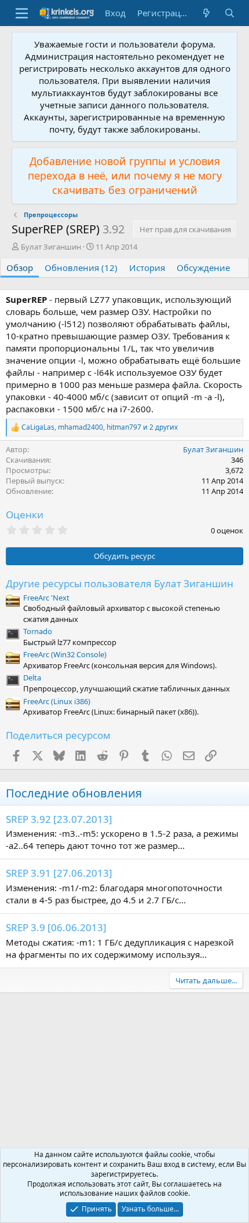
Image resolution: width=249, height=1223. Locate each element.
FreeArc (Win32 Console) (65, 654)
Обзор (19, 267)
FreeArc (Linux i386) (56, 701)
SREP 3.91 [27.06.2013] (59, 873)
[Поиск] (229, 13)
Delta (32, 677)
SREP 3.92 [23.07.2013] (59, 819)
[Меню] (21, 13)
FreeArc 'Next (46, 597)
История (147, 267)
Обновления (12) (81, 267)
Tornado (37, 631)
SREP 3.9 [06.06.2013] (56, 927)
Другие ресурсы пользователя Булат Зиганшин (119, 583)
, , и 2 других (99, 427)
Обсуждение (203, 267)
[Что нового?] (206, 13)
